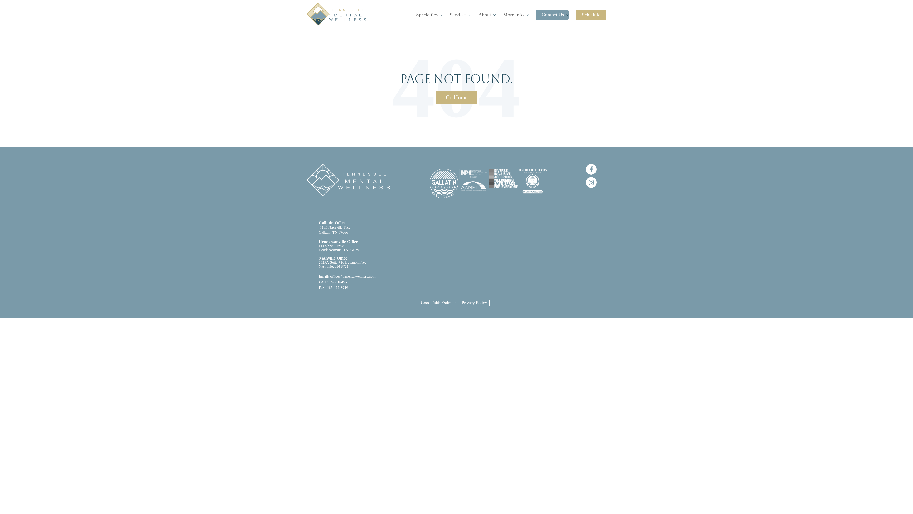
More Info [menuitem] (513, 15)
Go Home (456, 97)
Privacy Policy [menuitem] (474, 302)
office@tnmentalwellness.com (347, 276)
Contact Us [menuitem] (553, 15)
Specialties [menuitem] (427, 15)
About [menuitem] (484, 15)
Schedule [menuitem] (591, 15)
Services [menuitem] (458, 15)
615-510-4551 (334, 282)
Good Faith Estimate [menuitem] (438, 302)
